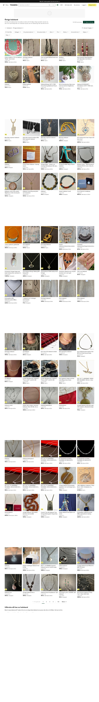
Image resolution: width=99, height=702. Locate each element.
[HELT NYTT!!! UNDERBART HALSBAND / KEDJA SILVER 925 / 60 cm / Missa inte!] (49, 448)
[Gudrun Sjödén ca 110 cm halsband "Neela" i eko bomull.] (13, 47)
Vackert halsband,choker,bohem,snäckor (67, 245)
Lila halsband (26, 351)
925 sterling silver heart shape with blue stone (85, 138)
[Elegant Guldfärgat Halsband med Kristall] (31, 555)
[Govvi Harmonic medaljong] (85, 181)
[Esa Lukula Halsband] (49, 234)
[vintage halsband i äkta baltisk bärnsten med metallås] (31, 502)
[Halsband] (13, 74)
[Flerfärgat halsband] (31, 47)
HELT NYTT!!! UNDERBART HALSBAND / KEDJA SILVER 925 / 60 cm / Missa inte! (49, 459)
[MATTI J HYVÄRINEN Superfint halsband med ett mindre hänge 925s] (49, 555)
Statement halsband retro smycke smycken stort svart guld (67, 272)
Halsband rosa (8, 592)
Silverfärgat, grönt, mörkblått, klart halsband (67, 593)
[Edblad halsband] (31, 74)
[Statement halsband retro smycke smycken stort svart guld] (67, 261)
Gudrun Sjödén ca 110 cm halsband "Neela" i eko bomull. (13, 58)
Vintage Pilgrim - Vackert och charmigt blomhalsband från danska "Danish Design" (49, 165)
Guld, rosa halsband (82, 271)
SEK (61, 5)
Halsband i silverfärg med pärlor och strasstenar (30, 192)
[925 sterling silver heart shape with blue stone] (85, 127)
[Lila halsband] (31, 341)
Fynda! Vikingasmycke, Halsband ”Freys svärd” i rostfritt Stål (30, 379)
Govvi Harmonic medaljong (83, 191)
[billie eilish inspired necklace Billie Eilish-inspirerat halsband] (31, 127)
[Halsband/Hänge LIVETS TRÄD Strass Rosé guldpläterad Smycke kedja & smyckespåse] (49, 74)
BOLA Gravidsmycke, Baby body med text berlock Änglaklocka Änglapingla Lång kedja (67, 85)
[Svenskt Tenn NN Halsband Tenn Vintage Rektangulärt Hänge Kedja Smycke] (49, 502)
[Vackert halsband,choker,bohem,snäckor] (67, 234)
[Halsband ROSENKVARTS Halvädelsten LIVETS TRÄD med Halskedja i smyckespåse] (85, 74)
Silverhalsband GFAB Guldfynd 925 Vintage (49, 272)
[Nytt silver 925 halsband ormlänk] (49, 341)
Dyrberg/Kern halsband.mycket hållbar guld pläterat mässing (84, 513)
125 (58, 601)
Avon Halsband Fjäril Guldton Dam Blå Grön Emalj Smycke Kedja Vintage (85, 352)
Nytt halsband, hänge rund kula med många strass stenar (66, 379)
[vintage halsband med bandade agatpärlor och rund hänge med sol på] (67, 475)
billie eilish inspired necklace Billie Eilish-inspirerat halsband (31, 138)
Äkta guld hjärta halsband (65, 351)
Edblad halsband (27, 84)
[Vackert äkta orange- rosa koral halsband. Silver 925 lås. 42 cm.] (31, 395)
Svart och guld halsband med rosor (49, 57)
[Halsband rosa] (13, 582)
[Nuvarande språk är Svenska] (57, 5)
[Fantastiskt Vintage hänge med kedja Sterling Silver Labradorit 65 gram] (13, 261)
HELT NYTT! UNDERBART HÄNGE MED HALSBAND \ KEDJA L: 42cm (85, 379)
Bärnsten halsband (63, 137)
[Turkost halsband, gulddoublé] (13, 234)
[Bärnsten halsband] (67, 127)
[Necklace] (67, 47)
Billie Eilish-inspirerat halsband (12, 137)
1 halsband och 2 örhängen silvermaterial (29, 299)
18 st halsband (26, 244)
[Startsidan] (14, 5)
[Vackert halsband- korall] (67, 181)
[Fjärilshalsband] (67, 395)
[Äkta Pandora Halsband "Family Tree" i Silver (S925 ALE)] (85, 582)
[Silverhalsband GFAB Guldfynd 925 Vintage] (49, 261)
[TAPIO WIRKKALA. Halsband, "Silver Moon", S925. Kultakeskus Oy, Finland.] (85, 475)
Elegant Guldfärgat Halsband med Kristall (31, 566)
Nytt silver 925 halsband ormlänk (49, 351)
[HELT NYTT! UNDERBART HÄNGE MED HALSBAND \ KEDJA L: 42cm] (85, 368)
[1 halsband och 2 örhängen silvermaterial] (31, 288)
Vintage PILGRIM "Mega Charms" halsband (67, 165)
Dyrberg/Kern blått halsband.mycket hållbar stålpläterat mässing (10, 299)
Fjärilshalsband (62, 405)
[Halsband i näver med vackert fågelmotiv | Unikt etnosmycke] (13, 181)
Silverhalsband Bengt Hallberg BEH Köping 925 (31, 272)
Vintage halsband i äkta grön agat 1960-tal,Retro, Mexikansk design (85, 406)
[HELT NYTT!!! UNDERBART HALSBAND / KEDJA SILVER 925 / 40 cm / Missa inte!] (13, 475)
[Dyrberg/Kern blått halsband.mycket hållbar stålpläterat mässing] (13, 288)
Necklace (61, 57)
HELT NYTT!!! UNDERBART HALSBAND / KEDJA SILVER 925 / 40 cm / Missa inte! (12, 486)
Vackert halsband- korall (65, 191)
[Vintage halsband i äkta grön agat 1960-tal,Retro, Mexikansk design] (85, 395)
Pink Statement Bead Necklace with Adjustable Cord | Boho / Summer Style (84, 58)
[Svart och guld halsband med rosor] (49, 47)
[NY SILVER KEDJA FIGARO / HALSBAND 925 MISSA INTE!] (67, 448)
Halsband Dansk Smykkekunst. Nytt (49, 592)
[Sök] (49, 5)
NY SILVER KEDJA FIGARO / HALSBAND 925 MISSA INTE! (66, 459)
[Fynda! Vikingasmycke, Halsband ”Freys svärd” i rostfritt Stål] (31, 368)
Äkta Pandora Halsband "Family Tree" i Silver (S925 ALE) (84, 593)
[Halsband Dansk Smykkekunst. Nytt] (49, 582)
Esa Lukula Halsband (46, 244)
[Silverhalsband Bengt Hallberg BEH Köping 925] (31, 261)
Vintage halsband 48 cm (28, 592)
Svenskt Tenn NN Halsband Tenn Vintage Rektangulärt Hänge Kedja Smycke (49, 513)
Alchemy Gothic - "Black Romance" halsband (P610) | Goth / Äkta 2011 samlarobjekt (85, 165)
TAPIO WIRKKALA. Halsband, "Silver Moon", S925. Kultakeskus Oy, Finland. (85, 486)
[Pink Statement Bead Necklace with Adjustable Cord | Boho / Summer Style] (85, 47)
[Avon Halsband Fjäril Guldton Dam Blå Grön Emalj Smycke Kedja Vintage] (85, 341)
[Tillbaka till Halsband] (5, 28)
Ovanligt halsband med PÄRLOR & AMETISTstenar (85, 566)
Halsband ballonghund (46, 405)
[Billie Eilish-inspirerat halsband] (13, 127)
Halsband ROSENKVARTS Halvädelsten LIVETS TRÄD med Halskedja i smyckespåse (85, 85)
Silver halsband (62, 298)
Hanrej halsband (8, 512)
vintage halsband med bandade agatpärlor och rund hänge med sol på (67, 486)
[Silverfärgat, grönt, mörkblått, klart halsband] (67, 582)
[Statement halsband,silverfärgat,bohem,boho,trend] (85, 234)
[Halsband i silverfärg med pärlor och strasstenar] (31, 181)
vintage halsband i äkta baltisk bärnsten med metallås (30, 513)
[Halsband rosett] (13, 395)
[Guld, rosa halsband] (85, 261)
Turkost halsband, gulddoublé (12, 244)
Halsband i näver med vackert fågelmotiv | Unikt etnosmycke (12, 192)
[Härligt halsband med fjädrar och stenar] (67, 502)
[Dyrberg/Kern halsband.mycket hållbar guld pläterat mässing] (85, 502)
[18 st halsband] (31, 234)
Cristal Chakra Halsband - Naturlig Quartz (31, 165)
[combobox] (35, 5)
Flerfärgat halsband (27, 57)
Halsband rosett (9, 405)
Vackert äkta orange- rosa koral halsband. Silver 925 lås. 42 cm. (30, 406)
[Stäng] (97, 1)
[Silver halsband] (67, 288)
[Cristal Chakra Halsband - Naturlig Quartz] (31, 154)
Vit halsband (8, 378)
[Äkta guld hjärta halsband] (67, 341)
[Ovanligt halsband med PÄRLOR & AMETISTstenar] (85, 555)
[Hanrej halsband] (13, 502)
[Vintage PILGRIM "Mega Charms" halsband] (67, 154)
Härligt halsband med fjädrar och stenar (67, 513)
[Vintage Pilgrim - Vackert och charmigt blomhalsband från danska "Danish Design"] (49, 154)
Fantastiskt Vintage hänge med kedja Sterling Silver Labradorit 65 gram (13, 272)
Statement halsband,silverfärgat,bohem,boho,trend (85, 245)
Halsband (9, 28)
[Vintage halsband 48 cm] (31, 582)
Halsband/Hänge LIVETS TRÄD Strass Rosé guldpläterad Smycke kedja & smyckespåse (49, 85)
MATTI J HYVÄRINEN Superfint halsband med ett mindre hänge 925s (48, 566)
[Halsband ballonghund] (49, 395)
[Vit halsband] (13, 368)
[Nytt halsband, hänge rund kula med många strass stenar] (67, 368)
